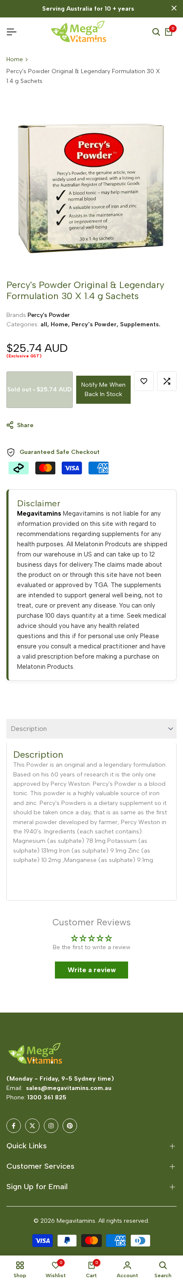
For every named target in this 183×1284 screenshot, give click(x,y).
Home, (61, 324)
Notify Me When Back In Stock (103, 389)
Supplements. (140, 324)
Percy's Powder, (95, 324)
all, (45, 324)
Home (14, 59)
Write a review (92, 970)
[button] (144, 381)
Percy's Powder (49, 315)
